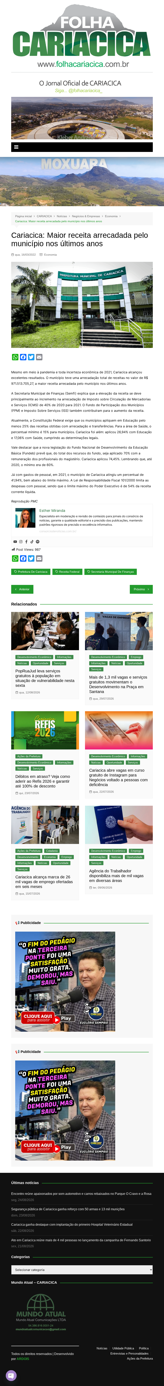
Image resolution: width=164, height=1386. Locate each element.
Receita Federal (69, 571)
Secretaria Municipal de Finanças (112, 571)
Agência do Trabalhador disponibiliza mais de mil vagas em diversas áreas (116, 876)
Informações (64, 657)
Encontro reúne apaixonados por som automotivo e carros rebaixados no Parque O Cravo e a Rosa (81, 1193)
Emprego (136, 657)
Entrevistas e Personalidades (129, 1353)
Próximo (139, 589)
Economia (50, 254)
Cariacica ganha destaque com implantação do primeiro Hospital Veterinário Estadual (72, 1224)
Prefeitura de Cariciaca (32, 571)
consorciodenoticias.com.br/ (57, 531)
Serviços (59, 663)
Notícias (22, 663)
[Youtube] (15, 542)
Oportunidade (40, 663)
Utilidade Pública (123, 1348)
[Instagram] (21, 542)
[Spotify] (37, 542)
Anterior (24, 589)
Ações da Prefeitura (28, 756)
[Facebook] (26, 542)
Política (144, 1348)
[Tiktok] (32, 542)
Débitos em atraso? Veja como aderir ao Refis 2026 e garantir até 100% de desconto (42, 781)
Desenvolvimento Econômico (34, 657)
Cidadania (52, 850)
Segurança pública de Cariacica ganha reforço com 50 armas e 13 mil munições (68, 1209)
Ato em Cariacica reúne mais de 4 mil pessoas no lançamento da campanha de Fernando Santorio (81, 1240)
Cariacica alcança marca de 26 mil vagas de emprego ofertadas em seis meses (44, 882)
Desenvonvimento (27, 857)
